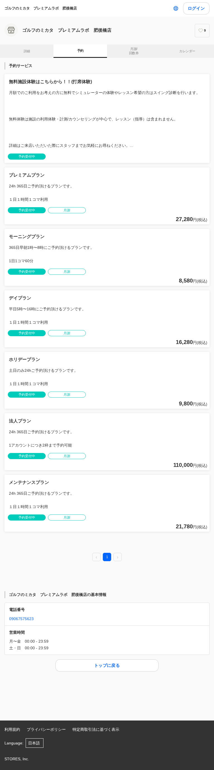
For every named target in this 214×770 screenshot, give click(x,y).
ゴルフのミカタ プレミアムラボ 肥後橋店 (40, 8)
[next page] (117, 557)
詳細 (27, 51)
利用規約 (12, 729)
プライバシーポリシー (46, 729)
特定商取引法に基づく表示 (95, 729)
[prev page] (96, 557)
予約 (80, 51)
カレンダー (187, 51)
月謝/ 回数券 (133, 51)
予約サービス (20, 65)
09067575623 (21, 619)
